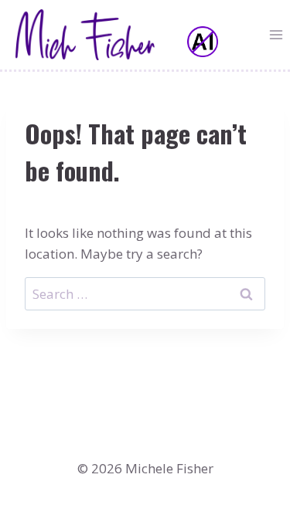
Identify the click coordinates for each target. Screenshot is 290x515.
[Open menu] (275, 34)
